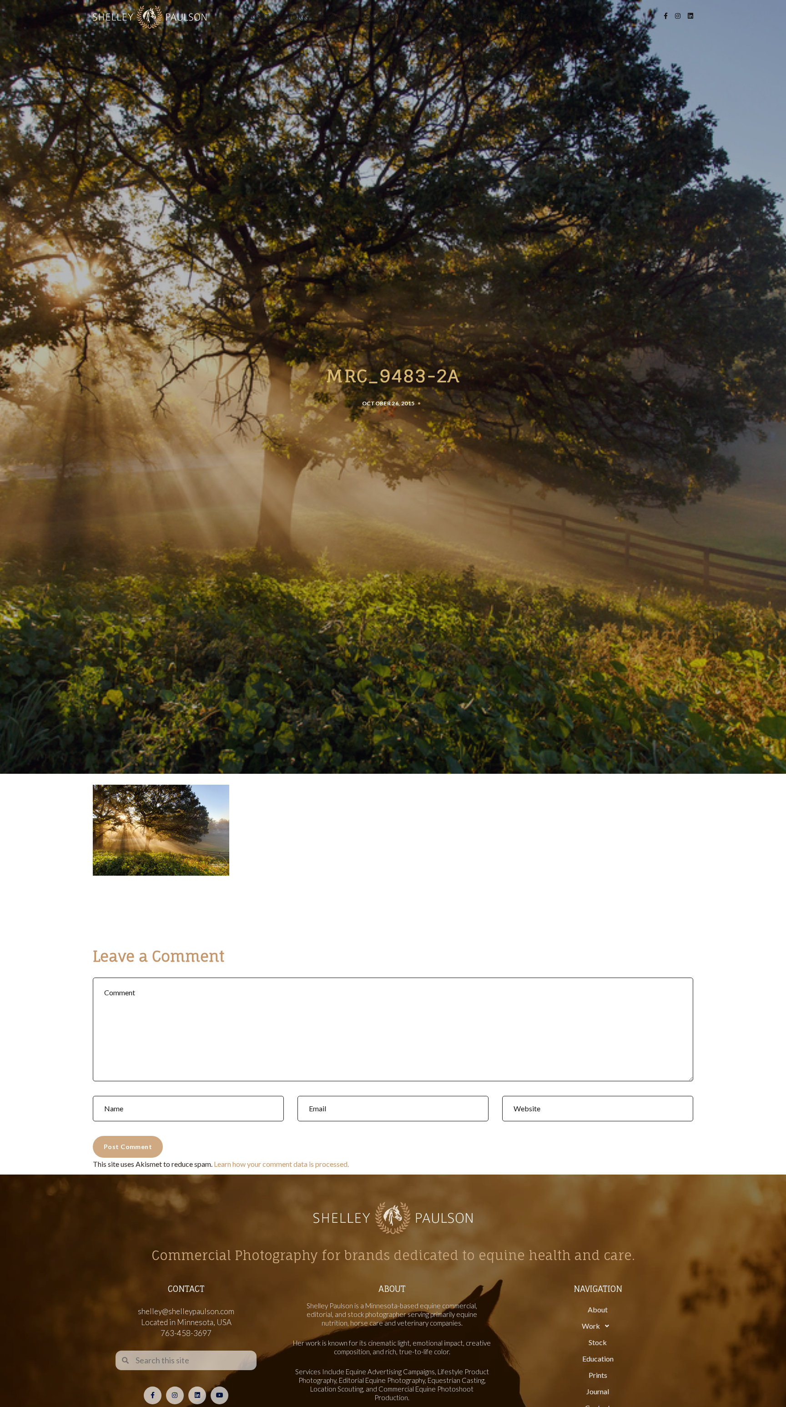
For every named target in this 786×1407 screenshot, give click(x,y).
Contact (523, 17)
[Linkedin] (197, 1395)
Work (295, 17)
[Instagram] (175, 1395)
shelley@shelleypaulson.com (186, 1311)
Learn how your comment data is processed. (281, 1164)
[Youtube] (219, 1395)
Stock (334, 17)
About (257, 17)
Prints (431, 17)
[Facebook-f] (152, 1395)
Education (381, 17)
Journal (475, 17)
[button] (598, 1326)
